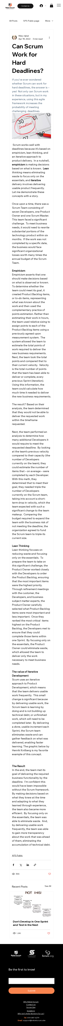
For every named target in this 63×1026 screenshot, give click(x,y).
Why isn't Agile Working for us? (31, 1013)
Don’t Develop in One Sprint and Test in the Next (30, 923)
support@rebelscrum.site (34, 1020)
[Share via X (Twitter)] (20, 864)
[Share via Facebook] (13, 864)
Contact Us (31, 1004)
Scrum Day (30, 1007)
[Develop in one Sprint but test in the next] (31, 904)
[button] (51, 5)
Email (11, 975)
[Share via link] (35, 864)
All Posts (13, 21)
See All (48, 886)
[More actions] (49, 37)
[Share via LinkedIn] (27, 864)
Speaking (31, 1011)
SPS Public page (31, 21)
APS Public (17, 855)
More (47, 21)
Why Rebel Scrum (31, 1002)
